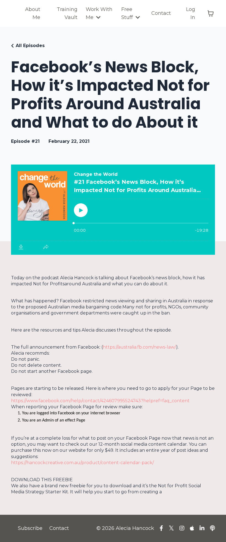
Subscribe (30, 528)
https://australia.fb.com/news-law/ (139, 347)
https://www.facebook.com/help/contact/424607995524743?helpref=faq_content (100, 400)
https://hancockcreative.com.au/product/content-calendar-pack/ (82, 462)
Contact (161, 13)
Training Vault (67, 13)
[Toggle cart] (210, 13)
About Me (32, 13)
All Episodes (30, 45)
